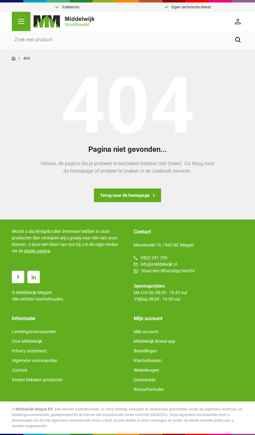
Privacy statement (29, 350)
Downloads (144, 379)
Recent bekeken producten (37, 379)
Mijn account (146, 331)
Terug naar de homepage (125, 195)
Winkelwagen (146, 370)
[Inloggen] (238, 21)
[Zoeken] (238, 40)
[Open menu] (21, 21)
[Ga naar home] (13, 58)
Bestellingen (145, 350)
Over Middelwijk (27, 341)
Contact (19, 370)
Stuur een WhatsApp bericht (168, 270)
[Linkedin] (33, 277)
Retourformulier (149, 389)
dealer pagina (37, 250)
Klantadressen (148, 360)
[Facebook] (18, 277)
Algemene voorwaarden (35, 360)
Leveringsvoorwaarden (34, 331)
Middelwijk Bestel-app (154, 341)
